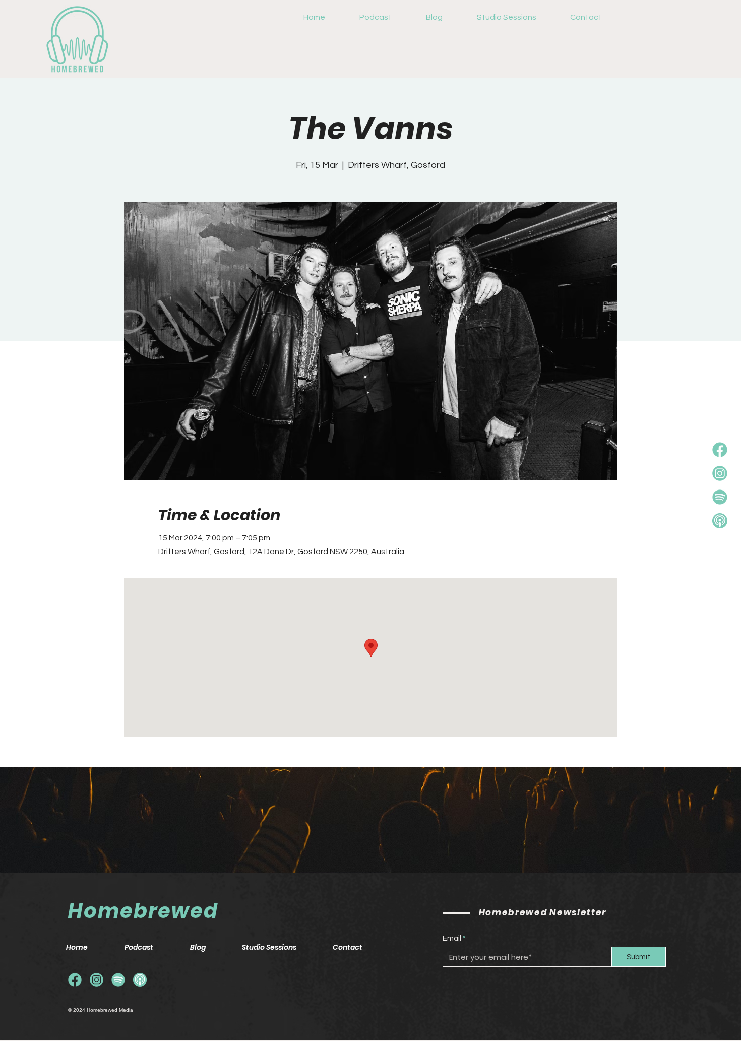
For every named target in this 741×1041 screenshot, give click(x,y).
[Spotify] (719, 497)
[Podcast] (719, 520)
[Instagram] (719, 473)
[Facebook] (719, 449)
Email (452, 938)
